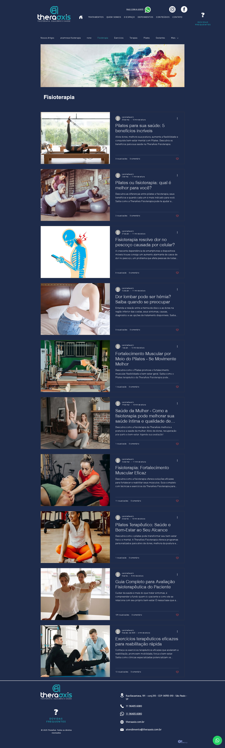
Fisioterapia (103, 38)
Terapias (133, 38)
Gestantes (160, 38)
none (89, 38)
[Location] (122, 695)
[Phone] (122, 706)
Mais (173, 38)
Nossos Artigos (47, 38)
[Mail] (122, 730)
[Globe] (122, 722)
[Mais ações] (178, 118)
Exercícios (119, 38)
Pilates (147, 38)
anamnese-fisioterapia (70, 38)
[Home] (81, 17)
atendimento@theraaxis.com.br (143, 729)
